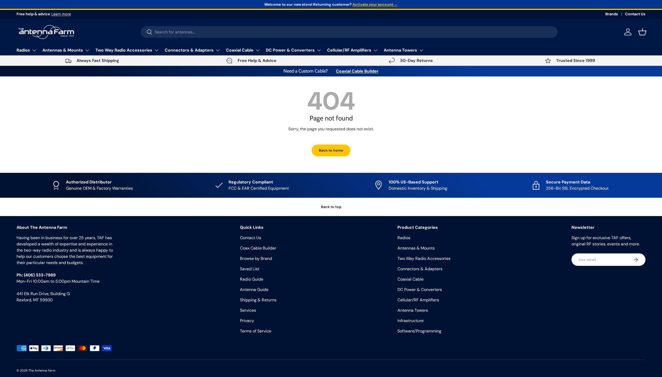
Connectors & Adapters (189, 50)
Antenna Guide (254, 289)
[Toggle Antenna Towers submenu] (421, 50)
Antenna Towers (400, 50)
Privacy (247, 320)
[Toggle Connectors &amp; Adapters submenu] (218, 50)
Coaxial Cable (239, 50)
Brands (611, 14)
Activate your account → (375, 4)
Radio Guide (251, 279)
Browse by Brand (256, 258)
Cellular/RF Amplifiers (349, 50)
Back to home (331, 150)
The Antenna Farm (41, 370)
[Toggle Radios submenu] (34, 50)
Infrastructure (410, 320)
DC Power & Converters (290, 50)
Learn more (61, 14)
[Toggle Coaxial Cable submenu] (257, 50)
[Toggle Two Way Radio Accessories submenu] (156, 50)
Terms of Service (255, 331)
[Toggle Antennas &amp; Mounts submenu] (87, 50)
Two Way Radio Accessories (123, 50)
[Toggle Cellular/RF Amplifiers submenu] (375, 50)
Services (248, 310)
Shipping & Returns (258, 300)
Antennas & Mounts (62, 50)
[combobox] (349, 32)
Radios (23, 50)
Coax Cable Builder (258, 248)
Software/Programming (419, 331)
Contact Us (635, 14)
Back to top (331, 206)
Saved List (249, 269)
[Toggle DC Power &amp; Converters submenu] (319, 50)
